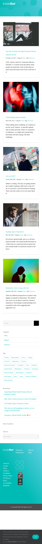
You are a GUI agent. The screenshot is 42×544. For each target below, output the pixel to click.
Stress (21, 376)
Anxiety (6, 357)
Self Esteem (7, 376)
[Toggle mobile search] (34, 3)
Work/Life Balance (31, 376)
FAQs (5, 468)
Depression (32, 58)
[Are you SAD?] (21, 159)
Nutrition (27, 369)
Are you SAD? (10, 176)
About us (6, 463)
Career (23, 357)
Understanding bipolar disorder (16, 117)
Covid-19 (7, 361)
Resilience (29, 372)
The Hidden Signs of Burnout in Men (16, 403)
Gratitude (20, 365)
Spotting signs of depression (15, 232)
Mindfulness (18, 369)
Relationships (19, 372)
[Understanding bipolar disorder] (21, 97)
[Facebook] (17, 467)
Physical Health (8, 372)
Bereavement (15, 357)
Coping (30, 357)
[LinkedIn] (22, 467)
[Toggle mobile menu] (38, 3)
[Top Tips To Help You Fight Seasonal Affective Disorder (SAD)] (21, 34)
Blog (24, 58)
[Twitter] (17, 462)
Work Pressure (8, 380)
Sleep (15, 376)
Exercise (23, 361)
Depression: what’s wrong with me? (17, 288)
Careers (5, 466)
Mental (6, 340)
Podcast (30, 450)
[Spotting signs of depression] (21, 215)
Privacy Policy (7, 476)
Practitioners (20, 452)
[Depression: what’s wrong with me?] (21, 271)
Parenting (35, 369)
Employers (19, 450)
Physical (7, 345)
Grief (27, 365)
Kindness (34, 365)
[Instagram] (22, 462)
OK (35, 537)
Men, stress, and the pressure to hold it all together (20, 399)
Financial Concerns (9, 365)
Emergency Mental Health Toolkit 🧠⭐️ (17, 415)
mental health (8, 369)
